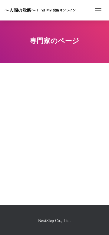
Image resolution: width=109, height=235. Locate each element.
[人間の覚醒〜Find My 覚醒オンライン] (42, 10)
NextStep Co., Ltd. (54, 220)
